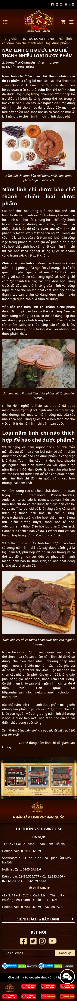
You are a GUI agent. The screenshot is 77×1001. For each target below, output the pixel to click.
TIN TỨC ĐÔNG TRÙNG (37, 39)
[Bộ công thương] (9, 965)
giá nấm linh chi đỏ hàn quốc (26, 478)
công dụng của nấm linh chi (53, 229)
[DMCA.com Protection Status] (27, 966)
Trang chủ (9, 39)
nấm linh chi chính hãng (56, 90)
